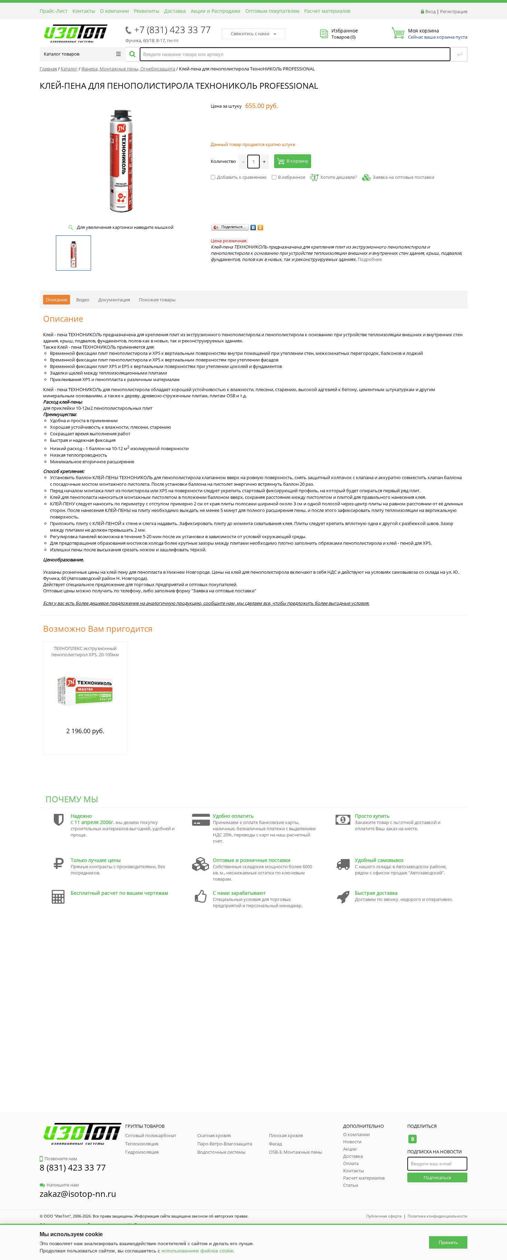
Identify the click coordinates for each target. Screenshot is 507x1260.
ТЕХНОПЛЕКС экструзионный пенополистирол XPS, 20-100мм (85, 651)
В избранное (291, 177)
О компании (114, 11)
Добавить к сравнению (242, 177)
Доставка (175, 11)
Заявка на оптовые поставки (403, 177)
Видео (82, 300)
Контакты (83, 11)
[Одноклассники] (260, 227)
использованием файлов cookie (197, 1250)
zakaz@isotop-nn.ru (78, 1193)
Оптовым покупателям (272, 11)
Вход (430, 11)
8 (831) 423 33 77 (73, 1167)
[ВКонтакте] (253, 227)
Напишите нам (63, 1185)
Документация (114, 300)
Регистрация (453, 11)
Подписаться (437, 1177)
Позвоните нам (60, 1158)
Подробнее (370, 259)
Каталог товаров (61, 54)
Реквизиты (146, 11)
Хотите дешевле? (338, 177)
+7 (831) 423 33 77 (172, 29)
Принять (448, 1242)
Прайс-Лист (54, 11)
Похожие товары (157, 300)
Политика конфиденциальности (437, 1216)
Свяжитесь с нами (250, 33)
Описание (56, 300)
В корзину (297, 161)
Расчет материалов (327, 11)
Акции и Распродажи (215, 11)
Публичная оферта (383, 1216)
